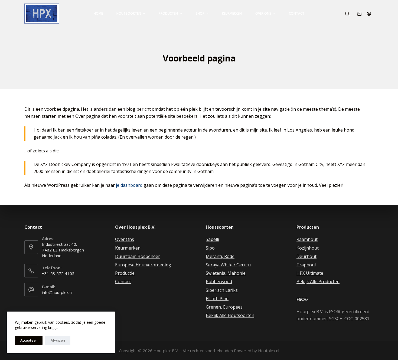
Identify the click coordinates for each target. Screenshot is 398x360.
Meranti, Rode (220, 256)
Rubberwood (219, 281)
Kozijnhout (307, 248)
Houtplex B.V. (166, 350)
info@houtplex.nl (57, 292)
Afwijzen (58, 340)
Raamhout (307, 239)
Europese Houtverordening (143, 265)
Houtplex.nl (268, 350)
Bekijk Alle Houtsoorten (230, 315)
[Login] (369, 14)
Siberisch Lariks (222, 290)
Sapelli (212, 239)
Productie (125, 273)
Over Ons (263, 13)
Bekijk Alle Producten (318, 281)
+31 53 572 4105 (58, 273)
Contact (296, 13)
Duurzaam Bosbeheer (137, 256)
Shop (200, 13)
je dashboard (129, 185)
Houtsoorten (128, 13)
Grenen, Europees (224, 307)
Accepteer (28, 340)
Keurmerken (232, 13)
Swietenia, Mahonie (226, 273)
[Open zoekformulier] (347, 14)
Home (98, 13)
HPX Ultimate (309, 273)
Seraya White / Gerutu (228, 265)
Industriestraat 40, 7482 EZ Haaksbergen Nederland (63, 249)
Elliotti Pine (217, 299)
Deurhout (306, 256)
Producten (168, 13)
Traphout (306, 265)
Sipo (210, 248)
